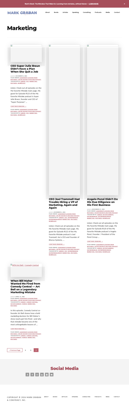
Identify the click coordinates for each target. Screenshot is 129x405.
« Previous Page (14, 350)
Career (22, 81)
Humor (24, 304)
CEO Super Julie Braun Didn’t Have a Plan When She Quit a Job (25, 68)
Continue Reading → (18, 106)
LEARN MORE (94, 4)
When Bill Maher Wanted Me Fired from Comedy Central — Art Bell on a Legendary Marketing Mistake (25, 286)
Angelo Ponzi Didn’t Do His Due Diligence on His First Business (102, 202)
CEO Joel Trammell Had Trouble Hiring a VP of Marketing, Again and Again (64, 203)
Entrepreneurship (55, 219)
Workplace (21, 83)
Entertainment (108, 214)
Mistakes (14, 83)
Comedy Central (32, 302)
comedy (23, 302)
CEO (27, 81)
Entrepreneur (73, 217)
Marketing (33, 81)
